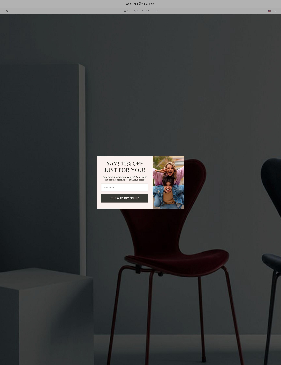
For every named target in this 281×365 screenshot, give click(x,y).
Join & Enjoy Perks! (124, 198)
